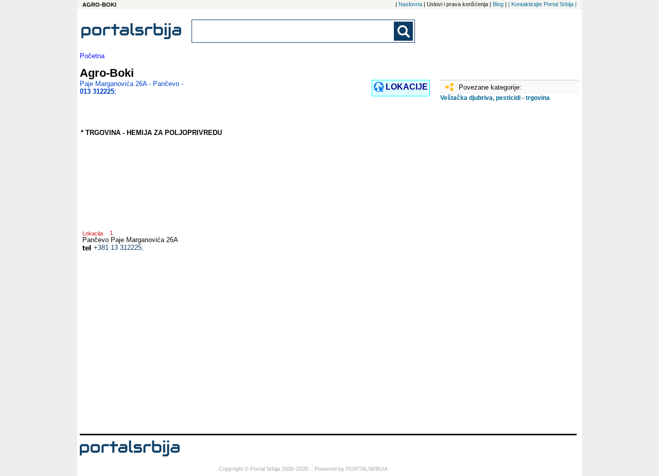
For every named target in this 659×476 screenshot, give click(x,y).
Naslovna (410, 4)
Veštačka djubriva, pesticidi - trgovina (495, 97)
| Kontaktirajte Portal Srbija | (542, 4)
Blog (498, 4)
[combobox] (293, 31)
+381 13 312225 (118, 247)
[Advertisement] (491, 271)
